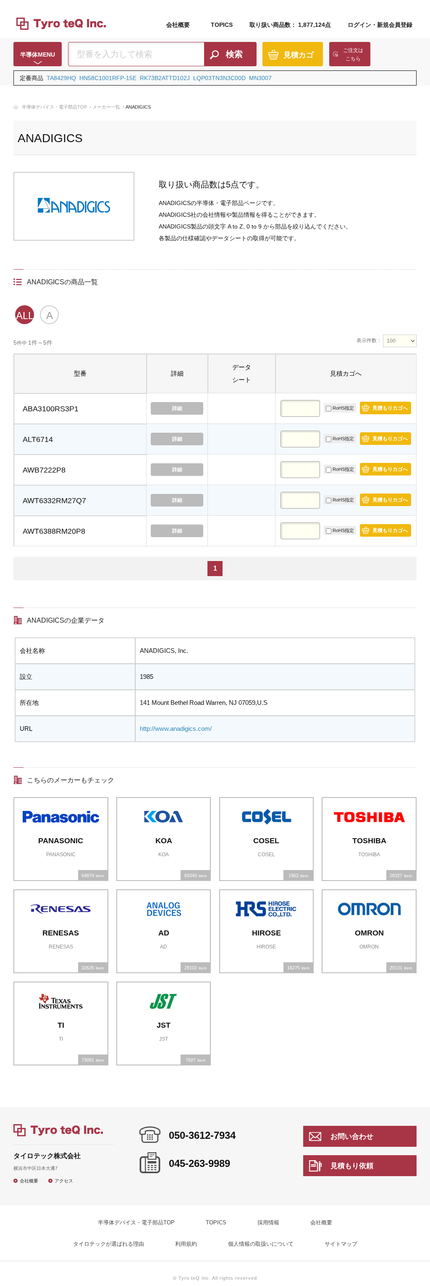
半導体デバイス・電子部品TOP (54, 106)
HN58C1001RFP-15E (107, 78)
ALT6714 (38, 439)
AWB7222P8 (44, 470)
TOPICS (222, 24)
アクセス (64, 1180)
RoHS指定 (342, 407)
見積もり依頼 (351, 1166)
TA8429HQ (61, 78)
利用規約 (186, 1244)
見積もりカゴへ (390, 408)
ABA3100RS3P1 (51, 409)
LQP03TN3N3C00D (219, 78)
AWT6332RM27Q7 (54, 500)
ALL (24, 315)
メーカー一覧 (106, 106)
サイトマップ (341, 1244)
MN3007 (260, 78)
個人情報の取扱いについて (261, 1244)
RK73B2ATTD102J (165, 78)
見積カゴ (298, 55)
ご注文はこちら (353, 54)
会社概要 (178, 24)
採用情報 (268, 1222)
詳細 (177, 408)
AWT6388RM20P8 (54, 531)
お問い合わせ (351, 1137)
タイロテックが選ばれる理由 (108, 1244)
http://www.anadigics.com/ (176, 728)
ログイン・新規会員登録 (380, 24)
